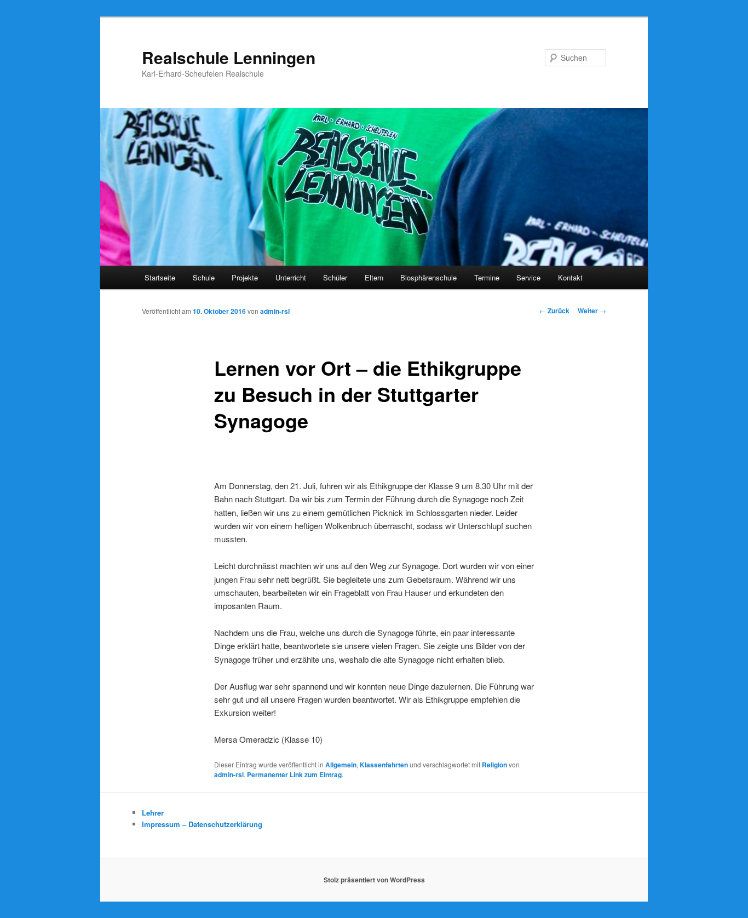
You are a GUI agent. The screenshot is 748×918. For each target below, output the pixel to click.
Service (528, 277)
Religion (494, 765)
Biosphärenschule (428, 277)
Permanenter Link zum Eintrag (294, 774)
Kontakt (570, 277)
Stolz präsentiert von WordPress (374, 880)
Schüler (335, 277)
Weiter (592, 310)
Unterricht (290, 277)
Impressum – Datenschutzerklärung (202, 824)
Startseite (160, 277)
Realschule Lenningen (228, 57)
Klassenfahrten (384, 765)
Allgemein (340, 765)
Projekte (245, 277)
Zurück (554, 310)
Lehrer (153, 812)
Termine (486, 277)
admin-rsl (275, 311)
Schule (204, 277)
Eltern (374, 277)
